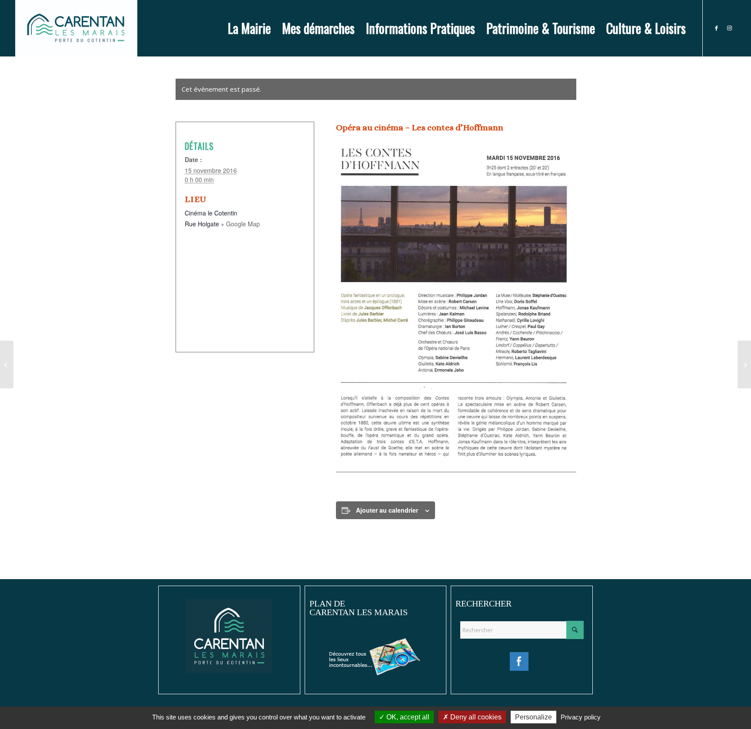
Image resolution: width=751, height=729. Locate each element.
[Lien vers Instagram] (729, 27)
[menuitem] (249, 28)
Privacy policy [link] (581, 717)
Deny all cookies (475, 717)
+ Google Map (240, 223)
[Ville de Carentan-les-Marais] (76, 28)
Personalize (533, 717)
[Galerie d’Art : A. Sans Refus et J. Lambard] (744, 364)
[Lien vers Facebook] (716, 27)
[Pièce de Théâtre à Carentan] (6, 364)
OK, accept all (407, 717)
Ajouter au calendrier (387, 510)
